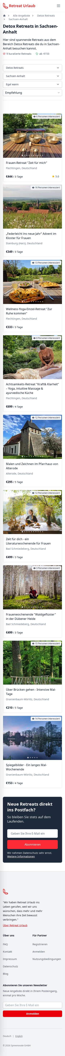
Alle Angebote (21, 15)
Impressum (10, 959)
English (19, 1036)
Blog (5, 973)
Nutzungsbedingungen (46, 959)
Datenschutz (10, 966)
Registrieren (39, 944)
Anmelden (38, 951)
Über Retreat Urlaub (15, 925)
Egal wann (12, 84)
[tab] (22, 155)
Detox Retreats (46, 15)
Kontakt (7, 951)
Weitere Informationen (21, 856)
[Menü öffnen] (58, 5)
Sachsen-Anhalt (18, 19)
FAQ (5, 944)
